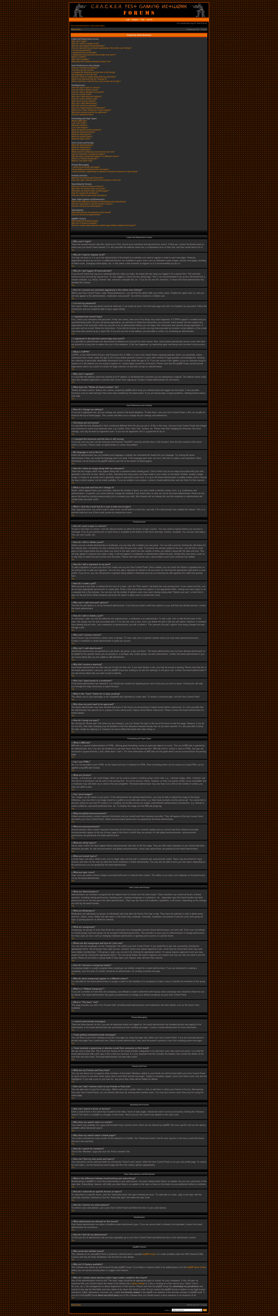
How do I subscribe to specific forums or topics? (92, 204)
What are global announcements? (86, 130)
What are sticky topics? (82, 134)
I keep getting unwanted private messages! (90, 169)
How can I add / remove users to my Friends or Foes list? (96, 180)
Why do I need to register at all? (85, 43)
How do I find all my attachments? (86, 215)
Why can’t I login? (79, 41)
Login (128, 20)
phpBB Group (149, 1254)
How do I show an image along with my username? (94, 77)
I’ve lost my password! (81, 50)
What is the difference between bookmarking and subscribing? (99, 202)
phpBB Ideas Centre (196, 1267)
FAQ (142, 20)
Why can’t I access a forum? (84, 101)
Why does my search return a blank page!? (90, 191)
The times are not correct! (83, 70)
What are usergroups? (81, 149)
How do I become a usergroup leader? (88, 154)
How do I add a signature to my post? (88, 92)
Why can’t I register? (80, 59)
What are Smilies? (80, 125)
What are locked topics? (82, 136)
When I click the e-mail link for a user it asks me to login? (96, 81)
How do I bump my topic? (83, 114)
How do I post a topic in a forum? (86, 87)
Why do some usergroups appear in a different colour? (95, 156)
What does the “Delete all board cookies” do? (91, 61)
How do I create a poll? (82, 94)
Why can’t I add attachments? (84, 103)
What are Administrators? (82, 145)
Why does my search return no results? (89, 188)
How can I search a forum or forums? (88, 186)
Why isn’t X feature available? (84, 223)
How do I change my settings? (85, 68)
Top (73, 250)
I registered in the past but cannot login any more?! (94, 55)
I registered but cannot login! (84, 52)
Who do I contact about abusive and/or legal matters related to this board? (104, 225)
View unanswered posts (80, 26)
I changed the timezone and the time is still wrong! (93, 72)
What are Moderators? (81, 147)
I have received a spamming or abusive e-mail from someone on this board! (104, 171)
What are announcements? (83, 132)
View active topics (98, 26)
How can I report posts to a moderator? (88, 108)
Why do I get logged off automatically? (88, 46)
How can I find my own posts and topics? (89, 195)
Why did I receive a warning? (84, 105)
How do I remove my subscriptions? (87, 206)
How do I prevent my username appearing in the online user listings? (102, 48)
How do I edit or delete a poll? (85, 99)
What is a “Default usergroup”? (85, 158)
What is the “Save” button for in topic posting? (91, 110)
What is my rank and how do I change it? (89, 79)
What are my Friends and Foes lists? (87, 178)
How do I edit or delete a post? (85, 90)
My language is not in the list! (84, 74)
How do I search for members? (85, 193)
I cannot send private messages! (86, 167)
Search (149, 20)
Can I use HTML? (79, 123)
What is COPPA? (79, 57)
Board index (76, 29)
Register (134, 20)
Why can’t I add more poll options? (87, 96)
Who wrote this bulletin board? (85, 221)
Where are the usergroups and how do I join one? (93, 152)
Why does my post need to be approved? (89, 112)
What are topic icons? (81, 139)
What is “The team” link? (82, 161)
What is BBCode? (79, 121)
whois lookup (138, 1283)
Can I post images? (80, 127)
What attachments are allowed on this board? (91, 212)
